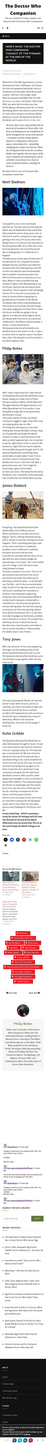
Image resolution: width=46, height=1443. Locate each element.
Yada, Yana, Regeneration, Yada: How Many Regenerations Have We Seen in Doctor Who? (22, 1283)
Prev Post (13, 993)
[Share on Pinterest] (31, 1440)
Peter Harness (32, 952)
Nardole (13, 947)
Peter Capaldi (13, 952)
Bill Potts (23, 933)
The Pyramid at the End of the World (23, 967)
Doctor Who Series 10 (23, 938)
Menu (7, 36)
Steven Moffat (23, 957)
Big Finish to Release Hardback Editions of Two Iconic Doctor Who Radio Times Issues (24, 1297)
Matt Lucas (32, 943)
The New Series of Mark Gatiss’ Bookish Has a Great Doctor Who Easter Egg (23, 1239)
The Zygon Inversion (23, 976)
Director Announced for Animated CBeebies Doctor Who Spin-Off (20, 1346)
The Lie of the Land (23, 962)
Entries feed (7, 1384)
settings (27, 1434)
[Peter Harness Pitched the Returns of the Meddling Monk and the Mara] (10, 876)
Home (5, 1422)
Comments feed (9, 1391)
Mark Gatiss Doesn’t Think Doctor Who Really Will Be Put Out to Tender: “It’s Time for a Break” (24, 1323)
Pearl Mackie (30, 947)
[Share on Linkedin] (25, 1440)
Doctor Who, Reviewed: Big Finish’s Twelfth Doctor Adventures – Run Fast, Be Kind (24, 1250)
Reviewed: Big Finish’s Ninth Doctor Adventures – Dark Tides (21, 1336)
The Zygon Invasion (23, 972)
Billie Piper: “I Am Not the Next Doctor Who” (22, 1272)
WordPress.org (9, 1398)
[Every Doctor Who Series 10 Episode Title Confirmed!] (12, 912)
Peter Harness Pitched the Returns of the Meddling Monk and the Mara (10, 886)
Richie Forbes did (32, 120)
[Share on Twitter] (20, 1440)
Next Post (33, 993)
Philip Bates (17, 74)
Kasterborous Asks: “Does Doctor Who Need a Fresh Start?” (23, 1262)
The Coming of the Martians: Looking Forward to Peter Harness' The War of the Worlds (30, 887)
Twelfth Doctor (23, 981)
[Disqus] (23, 1109)
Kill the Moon (14, 943)
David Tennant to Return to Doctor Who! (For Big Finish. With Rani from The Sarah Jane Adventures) (23, 1310)
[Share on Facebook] (15, 1440)
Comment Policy (10, 1415)
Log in (5, 1377)
